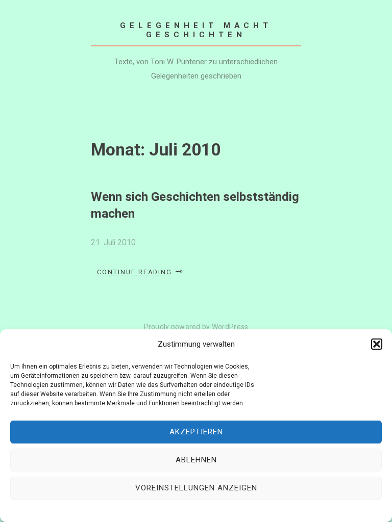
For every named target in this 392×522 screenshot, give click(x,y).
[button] (377, 344)
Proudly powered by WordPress (196, 327)
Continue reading (140, 272)
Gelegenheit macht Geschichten (196, 30)
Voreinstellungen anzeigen (196, 487)
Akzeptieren (196, 431)
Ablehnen (196, 459)
